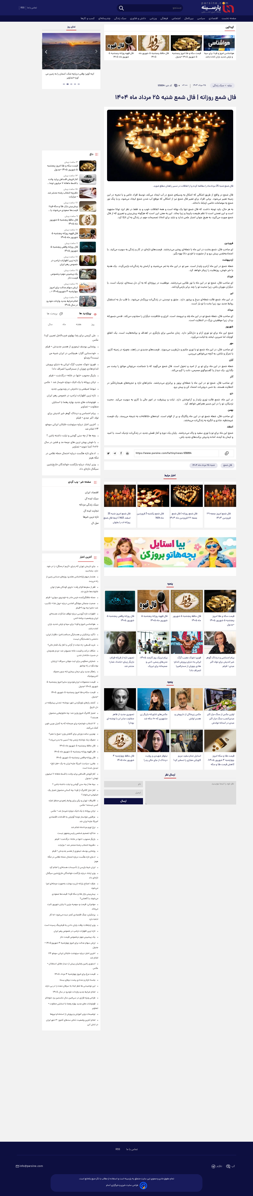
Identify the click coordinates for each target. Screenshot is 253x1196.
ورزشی (153, 18)
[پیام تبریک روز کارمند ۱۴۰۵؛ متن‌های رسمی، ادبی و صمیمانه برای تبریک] (153, 642)
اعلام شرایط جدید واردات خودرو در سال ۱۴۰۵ (62, 303)
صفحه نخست (229, 18)
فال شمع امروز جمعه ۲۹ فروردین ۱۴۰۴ (219, 516)
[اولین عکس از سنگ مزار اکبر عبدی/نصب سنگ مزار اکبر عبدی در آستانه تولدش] (220, 699)
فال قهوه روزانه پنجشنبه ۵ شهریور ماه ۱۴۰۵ (121, 55)
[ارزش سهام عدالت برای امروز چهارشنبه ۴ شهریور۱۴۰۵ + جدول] (87, 288)
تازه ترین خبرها (91, 517)
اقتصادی (214, 18)
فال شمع (227, 465)
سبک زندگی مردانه (89, 505)
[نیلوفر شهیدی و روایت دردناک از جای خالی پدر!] (153, 741)
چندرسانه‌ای (104, 18)
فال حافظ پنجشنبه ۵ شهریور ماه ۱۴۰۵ (154, 55)
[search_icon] (121, 8)
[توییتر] (108, 453)
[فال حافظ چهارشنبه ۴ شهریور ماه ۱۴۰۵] (120, 741)
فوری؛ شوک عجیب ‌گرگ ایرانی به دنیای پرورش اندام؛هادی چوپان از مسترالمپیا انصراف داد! (187, 664)
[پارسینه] (215, 8)
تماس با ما (32, 8)
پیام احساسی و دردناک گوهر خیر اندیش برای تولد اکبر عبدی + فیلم (220, 662)
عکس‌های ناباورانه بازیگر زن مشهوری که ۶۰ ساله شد (153, 717)
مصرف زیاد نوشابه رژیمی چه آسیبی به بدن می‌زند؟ (72, 740)
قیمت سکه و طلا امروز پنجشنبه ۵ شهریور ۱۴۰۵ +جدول (186, 55)
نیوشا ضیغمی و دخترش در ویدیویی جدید (73, 389)
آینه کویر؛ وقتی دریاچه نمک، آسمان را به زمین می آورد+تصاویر (70, 76)
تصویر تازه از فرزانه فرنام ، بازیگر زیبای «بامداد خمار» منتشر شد (121, 662)
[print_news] (127, 453)
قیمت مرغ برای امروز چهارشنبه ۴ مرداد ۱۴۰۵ (74, 974)
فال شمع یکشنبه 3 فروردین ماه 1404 (150, 516)
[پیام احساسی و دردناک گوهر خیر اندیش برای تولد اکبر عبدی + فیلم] (220, 642)
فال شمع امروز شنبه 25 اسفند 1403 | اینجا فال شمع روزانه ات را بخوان (117, 518)
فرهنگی (164, 18)
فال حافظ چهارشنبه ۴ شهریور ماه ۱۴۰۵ (123, 758)
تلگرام (219, 1166)
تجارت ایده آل (91, 511)
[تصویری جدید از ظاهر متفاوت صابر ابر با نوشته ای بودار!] (120, 699)
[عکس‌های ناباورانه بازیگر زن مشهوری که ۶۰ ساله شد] (153, 699)
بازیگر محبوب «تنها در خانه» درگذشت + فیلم (72, 376)
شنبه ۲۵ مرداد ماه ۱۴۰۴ (203, 465)
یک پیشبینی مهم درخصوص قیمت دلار (64, 276)
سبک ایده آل (92, 499)
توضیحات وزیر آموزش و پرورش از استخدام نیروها (72, 1014)
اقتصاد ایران (92, 493)
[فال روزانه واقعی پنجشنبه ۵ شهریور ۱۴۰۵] (120, 601)
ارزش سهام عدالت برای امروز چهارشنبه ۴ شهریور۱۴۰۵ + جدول (64, 290)
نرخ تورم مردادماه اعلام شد (83, 827)
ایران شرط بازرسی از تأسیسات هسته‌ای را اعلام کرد (72, 867)
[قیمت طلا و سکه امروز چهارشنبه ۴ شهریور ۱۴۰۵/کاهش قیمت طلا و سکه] (220, 741)
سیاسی (201, 18)
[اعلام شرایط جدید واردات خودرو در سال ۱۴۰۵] (87, 301)
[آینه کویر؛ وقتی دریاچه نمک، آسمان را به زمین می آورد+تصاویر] (71, 51)
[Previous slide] (46, 51)
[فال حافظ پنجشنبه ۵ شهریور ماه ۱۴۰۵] (153, 43)
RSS (22, 8)
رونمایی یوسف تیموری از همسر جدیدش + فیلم (71, 347)
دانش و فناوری (138, 18)
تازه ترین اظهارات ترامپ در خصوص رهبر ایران (64, 263)
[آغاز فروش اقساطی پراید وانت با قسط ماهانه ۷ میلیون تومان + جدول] (87, 179)
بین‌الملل (189, 18)
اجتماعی (176, 18)
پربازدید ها (85, 314)
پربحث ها (52, 314)
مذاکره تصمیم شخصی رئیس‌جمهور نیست (76, 833)
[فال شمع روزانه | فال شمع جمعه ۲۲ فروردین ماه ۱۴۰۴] (187, 496)
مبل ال (95, 523)
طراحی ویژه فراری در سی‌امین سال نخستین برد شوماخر (70, 998)
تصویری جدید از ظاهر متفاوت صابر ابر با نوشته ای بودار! (120, 719)
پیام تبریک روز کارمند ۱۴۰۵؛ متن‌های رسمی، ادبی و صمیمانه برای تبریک (153, 662)
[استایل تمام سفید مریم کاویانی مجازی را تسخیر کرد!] (187, 741)
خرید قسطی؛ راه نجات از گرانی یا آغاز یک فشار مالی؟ (71, 645)
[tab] (79, 84)
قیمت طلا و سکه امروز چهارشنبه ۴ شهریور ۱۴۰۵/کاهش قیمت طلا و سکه (221, 760)
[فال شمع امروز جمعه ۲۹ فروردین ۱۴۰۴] (220, 496)
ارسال (123, 801)
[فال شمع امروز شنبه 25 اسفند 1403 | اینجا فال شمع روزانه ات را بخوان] (120, 496)
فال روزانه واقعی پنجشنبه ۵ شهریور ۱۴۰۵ (120, 618)
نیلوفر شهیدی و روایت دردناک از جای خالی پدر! (155, 758)
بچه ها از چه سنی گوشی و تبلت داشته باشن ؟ (71, 436)
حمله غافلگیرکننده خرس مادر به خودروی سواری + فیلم (70, 597)
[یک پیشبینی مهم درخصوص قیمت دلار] (87, 274)
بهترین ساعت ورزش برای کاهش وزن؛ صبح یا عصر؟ (72, 734)
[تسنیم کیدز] (170, 554)
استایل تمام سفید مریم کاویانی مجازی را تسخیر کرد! (187, 758)
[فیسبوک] (121, 453)
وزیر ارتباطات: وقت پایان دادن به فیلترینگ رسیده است (69, 925)
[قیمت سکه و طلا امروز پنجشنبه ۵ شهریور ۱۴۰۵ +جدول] (186, 43)
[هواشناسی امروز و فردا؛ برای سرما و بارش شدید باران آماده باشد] (219, 43)
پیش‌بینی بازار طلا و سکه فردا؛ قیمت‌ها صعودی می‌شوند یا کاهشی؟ (63, 208)
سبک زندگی (120, 18)
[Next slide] (96, 51)
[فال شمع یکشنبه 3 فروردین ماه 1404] (153, 496)
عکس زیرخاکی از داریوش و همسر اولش (187, 717)
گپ (233, 1166)
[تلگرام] (115, 453)
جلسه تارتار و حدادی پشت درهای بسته (77, 980)
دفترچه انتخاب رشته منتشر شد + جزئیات (63, 195)
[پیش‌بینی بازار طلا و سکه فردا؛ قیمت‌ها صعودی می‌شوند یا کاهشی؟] (87, 206)
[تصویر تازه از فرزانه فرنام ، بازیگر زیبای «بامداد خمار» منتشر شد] (120, 642)
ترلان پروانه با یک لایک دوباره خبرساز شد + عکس (70, 382)
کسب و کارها (88, 18)
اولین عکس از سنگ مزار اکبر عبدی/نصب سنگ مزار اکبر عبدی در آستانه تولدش (220, 719)
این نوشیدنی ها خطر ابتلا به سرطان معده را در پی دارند (70, 986)
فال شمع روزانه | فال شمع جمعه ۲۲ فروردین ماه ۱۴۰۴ (183, 516)
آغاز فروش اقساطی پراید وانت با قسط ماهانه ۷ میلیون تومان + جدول (63, 181)
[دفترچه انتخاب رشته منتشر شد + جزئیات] (87, 193)
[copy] (226, 453)
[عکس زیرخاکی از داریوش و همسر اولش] (187, 699)
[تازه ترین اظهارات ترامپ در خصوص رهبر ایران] (87, 261)
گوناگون (230, 27)
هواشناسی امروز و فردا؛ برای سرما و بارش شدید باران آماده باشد (219, 55)
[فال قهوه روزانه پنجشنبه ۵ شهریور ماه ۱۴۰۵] (121, 43)
